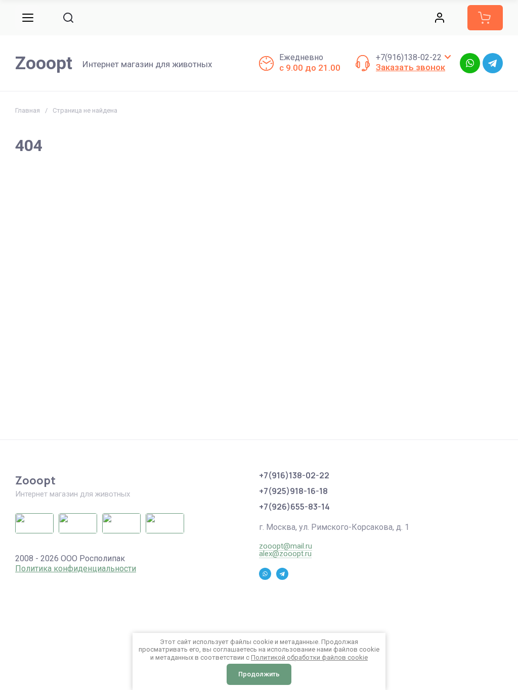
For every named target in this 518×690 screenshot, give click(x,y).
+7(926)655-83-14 (294, 506)
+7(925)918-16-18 (293, 491)
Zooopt (43, 63)
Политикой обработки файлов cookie (309, 657)
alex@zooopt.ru (285, 553)
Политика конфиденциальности (75, 568)
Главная (27, 110)
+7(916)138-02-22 (409, 57)
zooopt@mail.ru (285, 546)
